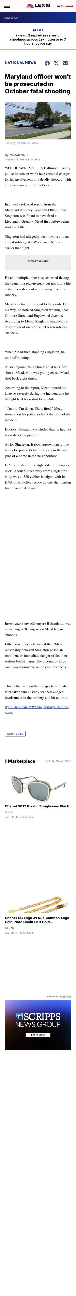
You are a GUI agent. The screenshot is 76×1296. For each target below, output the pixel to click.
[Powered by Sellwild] (65, 996)
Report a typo (15, 733)
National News (20, 63)
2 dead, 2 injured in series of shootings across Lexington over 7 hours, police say (38, 39)
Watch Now (64, 6)
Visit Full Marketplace (58, 761)
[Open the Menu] (7, 6)
